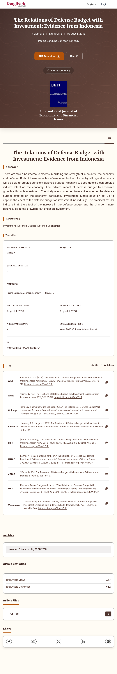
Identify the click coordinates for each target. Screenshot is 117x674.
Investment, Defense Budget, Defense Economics (31, 225)
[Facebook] (9, 641)
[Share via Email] (108, 641)
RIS (96, 365)
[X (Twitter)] (58, 641)
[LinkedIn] (83, 641)
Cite (72, 56)
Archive (8, 535)
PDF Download (47, 56)
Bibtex (110, 365)
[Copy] (106, 382)
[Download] (108, 614)
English (90, 4)
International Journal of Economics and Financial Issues (58, 115)
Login (104, 4)
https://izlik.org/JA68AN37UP (24, 347)
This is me (49, 293)
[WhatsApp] (34, 641)
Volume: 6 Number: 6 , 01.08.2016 (28, 549)
